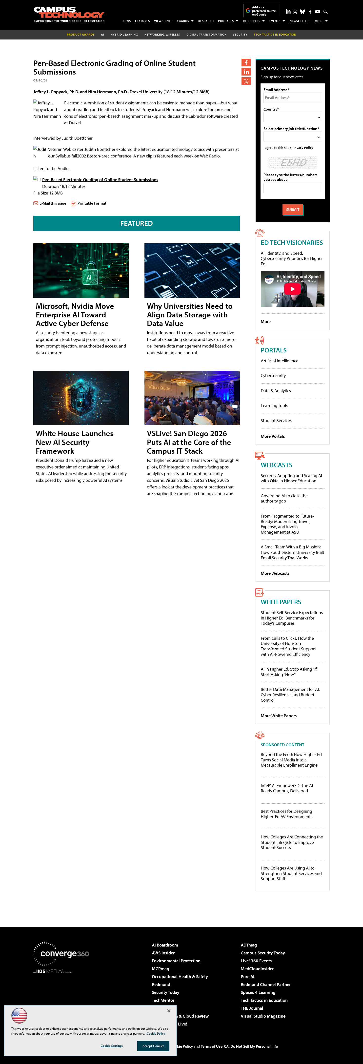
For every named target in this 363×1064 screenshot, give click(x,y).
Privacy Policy (302, 147)
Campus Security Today (263, 953)
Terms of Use (211, 1046)
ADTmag (249, 945)
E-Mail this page (53, 203)
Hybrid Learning (124, 34)
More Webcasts (275, 573)
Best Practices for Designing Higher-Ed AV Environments (286, 814)
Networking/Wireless (162, 34)
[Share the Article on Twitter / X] (246, 81)
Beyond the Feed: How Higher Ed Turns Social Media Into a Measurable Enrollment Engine (291, 760)
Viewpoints (163, 21)
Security (240, 34)
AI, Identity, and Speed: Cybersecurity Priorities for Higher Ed (292, 258)
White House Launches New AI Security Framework (74, 441)
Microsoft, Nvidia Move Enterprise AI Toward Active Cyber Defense (75, 314)
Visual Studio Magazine (263, 1016)
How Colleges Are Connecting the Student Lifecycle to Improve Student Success (292, 842)
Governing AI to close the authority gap (284, 498)
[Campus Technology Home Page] (69, 14)
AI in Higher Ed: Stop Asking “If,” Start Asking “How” (289, 671)
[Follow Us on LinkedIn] (288, 11)
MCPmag (160, 968)
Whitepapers (281, 601)
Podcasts (226, 21)
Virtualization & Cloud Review (180, 1016)
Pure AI (247, 976)
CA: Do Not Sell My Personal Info (251, 1046)
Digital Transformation (206, 34)
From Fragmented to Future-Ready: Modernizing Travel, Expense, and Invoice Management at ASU (287, 524)
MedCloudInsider (257, 968)
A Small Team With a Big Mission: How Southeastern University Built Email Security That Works (292, 552)
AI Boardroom (165, 945)
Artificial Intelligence (279, 361)
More (319, 21)
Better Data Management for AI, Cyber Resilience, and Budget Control (290, 694)
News (126, 21)
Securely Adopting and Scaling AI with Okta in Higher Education (291, 478)
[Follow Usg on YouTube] (317, 11)
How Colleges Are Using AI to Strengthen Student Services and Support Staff (291, 873)
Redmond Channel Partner (266, 984)
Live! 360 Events (256, 961)
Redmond (161, 984)
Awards (183, 21)
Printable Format (92, 203)
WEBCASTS (276, 464)
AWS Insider (163, 953)
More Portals (273, 436)
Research (206, 21)
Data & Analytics (276, 390)
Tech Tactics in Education (264, 1000)
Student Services (276, 420)
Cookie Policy (181, 1046)
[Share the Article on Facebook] (246, 62)
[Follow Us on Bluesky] (302, 11)
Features (142, 21)
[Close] (168, 1010)
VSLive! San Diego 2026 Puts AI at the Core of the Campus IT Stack (189, 441)
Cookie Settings (112, 1045)
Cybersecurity (273, 375)
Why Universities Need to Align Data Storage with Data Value (190, 314)
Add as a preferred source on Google (264, 10)
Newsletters (300, 21)
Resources (251, 21)
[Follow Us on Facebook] (310, 11)
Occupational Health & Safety (180, 976)
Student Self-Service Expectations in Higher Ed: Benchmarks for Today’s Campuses (292, 618)
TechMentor (163, 1000)
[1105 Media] (63, 998)
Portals (274, 350)
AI (102, 34)
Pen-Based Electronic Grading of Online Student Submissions (100, 179)
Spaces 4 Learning (258, 992)
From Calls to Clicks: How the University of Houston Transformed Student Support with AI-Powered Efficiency (288, 646)
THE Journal (252, 1008)
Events (275, 21)
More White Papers (279, 715)
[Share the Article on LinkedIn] (246, 72)
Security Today (165, 992)
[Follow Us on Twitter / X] (295, 12)
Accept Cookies (153, 1046)
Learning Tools (274, 405)
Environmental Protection (176, 961)
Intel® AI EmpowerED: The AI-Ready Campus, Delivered (287, 788)
